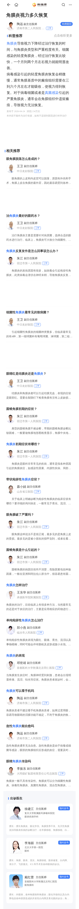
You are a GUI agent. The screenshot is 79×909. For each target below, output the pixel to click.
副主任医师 (27, 24)
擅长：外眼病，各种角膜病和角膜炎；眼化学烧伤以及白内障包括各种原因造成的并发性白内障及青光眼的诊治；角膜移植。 (39, 896)
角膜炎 (12, 43)
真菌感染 (52, 93)
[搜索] (64, 4)
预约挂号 (64, 808)
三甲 (49, 28)
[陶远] (10, 26)
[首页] (7, 4)
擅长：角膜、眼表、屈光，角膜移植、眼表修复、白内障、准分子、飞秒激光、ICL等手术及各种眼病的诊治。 (39, 862)
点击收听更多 (63, 35)
